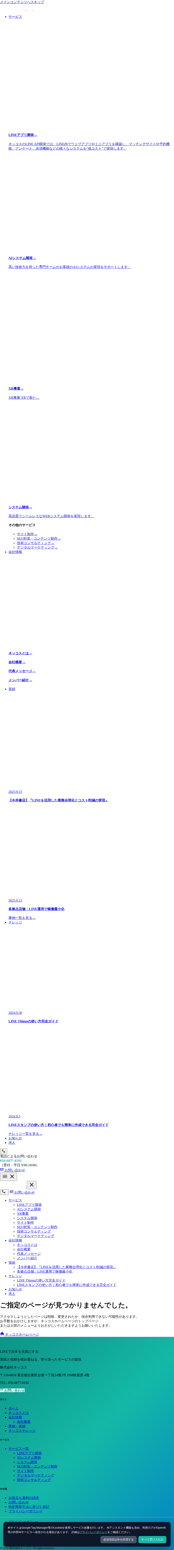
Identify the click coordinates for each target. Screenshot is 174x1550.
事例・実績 (16, 1426)
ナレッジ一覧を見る (25, 1134)
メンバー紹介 (27, 1258)
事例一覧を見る (22, 918)
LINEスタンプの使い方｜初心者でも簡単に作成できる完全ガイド (66, 1285)
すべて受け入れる (152, 1539)
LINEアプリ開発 (29, 1205)
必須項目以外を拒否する (118, 1539)
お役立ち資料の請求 (23, 1498)
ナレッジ (15, 1276)
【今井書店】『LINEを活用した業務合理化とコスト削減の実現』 (66, 1267)
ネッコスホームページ (21, 1334)
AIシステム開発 (29, 1209)
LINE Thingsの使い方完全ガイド (41, 1280)
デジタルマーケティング (37, 547)
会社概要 (24, 1249)
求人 (11, 1294)
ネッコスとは (27, 1245)
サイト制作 (27, 534)
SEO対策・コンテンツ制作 (39, 538)
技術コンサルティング (35, 543)
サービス (15, 1200)
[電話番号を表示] (3, 1151)
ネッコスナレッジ (22, 1430)
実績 (11, 1262)
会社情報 (15, 1240)
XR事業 (23, 1213)
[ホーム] (13, 1187)
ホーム (13, 1408)
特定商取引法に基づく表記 (28, 1506)
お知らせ (15, 1289)
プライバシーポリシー (93, 1532)
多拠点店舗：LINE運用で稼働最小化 (44, 1271)
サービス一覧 (18, 1448)
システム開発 (27, 1218)
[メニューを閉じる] (31, 1185)
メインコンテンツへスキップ (22, 2)
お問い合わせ (24, 1192)
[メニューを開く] (8, 1177)
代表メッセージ (29, 1253)
